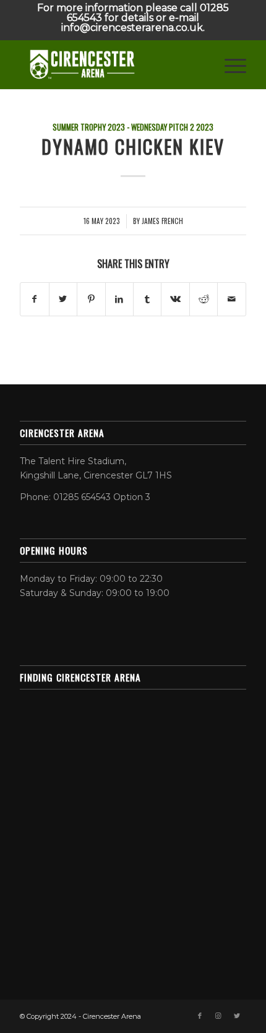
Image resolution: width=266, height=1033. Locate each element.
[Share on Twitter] (63, 299)
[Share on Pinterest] (91, 299)
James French (162, 220)
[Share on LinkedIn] (119, 299)
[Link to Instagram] (218, 1015)
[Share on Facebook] (34, 299)
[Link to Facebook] (200, 1015)
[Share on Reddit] (203, 299)
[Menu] (229, 64)
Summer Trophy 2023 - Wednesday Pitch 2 (123, 127)
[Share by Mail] (231, 299)
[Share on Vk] (175, 299)
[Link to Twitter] (237, 1015)
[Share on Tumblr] (147, 299)
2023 (204, 127)
